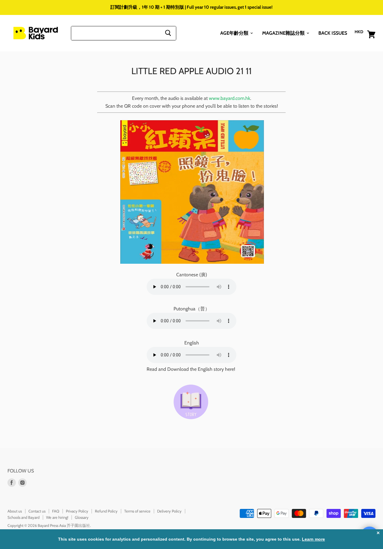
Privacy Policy (77, 511)
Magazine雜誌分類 (284, 33)
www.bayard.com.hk (229, 98)
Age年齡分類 (235, 33)
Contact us (36, 511)
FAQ (55, 511)
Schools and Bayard (23, 517)
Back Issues (332, 33)
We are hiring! (57, 517)
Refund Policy (106, 511)
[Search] (168, 33)
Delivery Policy (169, 511)
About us (14, 511)
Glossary (82, 517)
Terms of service (137, 511)
